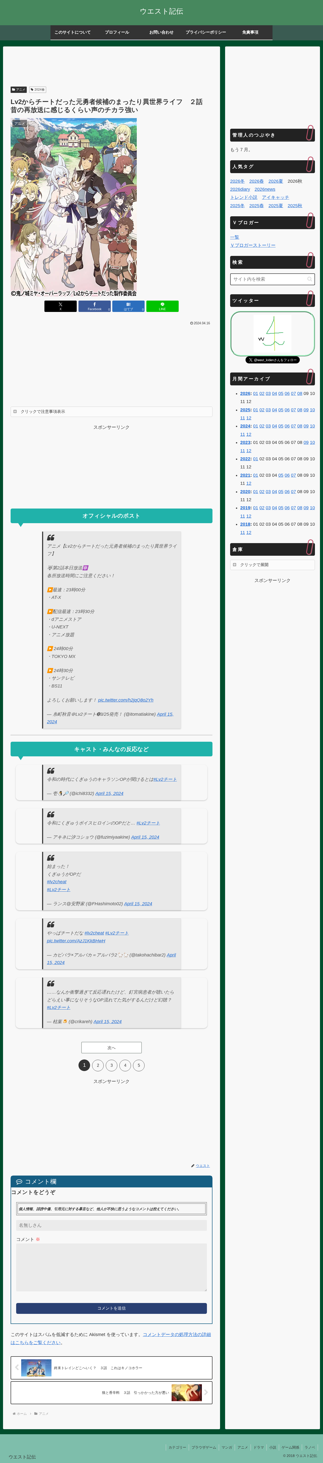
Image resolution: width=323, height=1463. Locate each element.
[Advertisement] (111, 67)
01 (255, 393)
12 (248, 417)
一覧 (234, 237)
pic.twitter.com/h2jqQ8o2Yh (125, 700)
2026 (245, 393)
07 (293, 393)
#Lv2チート (165, 779)
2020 (245, 491)
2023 (245, 442)
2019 (245, 507)
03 (268, 393)
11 (242, 417)
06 (287, 393)
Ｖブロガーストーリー (253, 245)
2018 (245, 524)
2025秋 (295, 205)
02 (261, 393)
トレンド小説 (243, 197)
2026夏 (275, 181)
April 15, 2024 (109, 793)
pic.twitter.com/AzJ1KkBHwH (76, 940)
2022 (245, 458)
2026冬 (237, 181)
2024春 (40, 89)
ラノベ (310, 1447)
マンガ (227, 1447)
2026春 (256, 181)
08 (299, 393)
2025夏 (275, 205)
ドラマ (258, 1447)
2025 (245, 409)
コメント (28, 1239)
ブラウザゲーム (204, 1447)
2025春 (256, 205)
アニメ (20, 89)
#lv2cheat (56, 881)
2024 (245, 426)
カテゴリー (177, 1447)
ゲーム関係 (290, 1447)
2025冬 (237, 205)
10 (312, 409)
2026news (265, 189)
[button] (309, 279)
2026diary (240, 189)
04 (274, 393)
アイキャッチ (275, 197)
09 (306, 409)
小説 (272, 1447)
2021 (245, 475)
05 (280, 393)
